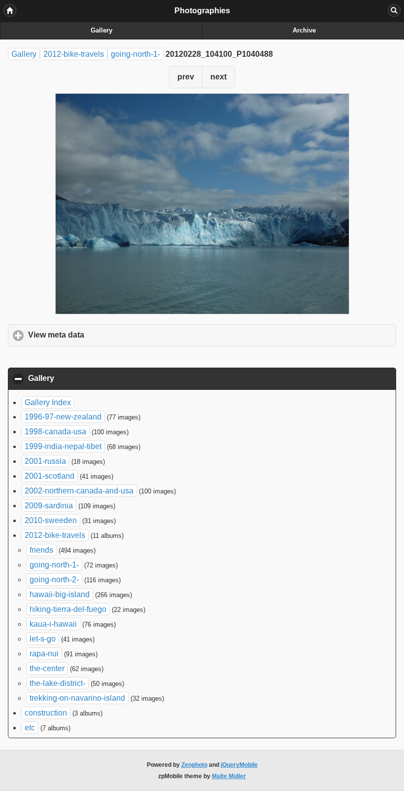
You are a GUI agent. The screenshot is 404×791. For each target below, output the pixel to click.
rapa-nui (44, 653)
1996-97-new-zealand (63, 417)
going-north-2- (54, 579)
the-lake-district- (57, 683)
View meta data (102, 335)
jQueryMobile (239, 764)
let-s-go (43, 639)
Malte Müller (229, 776)
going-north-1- (135, 54)
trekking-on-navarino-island (77, 698)
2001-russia (45, 461)
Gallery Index (48, 402)
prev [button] (185, 77)
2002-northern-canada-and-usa (79, 491)
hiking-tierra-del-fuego (68, 609)
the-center (47, 668)
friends (41, 550)
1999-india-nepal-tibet (63, 446)
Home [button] (9, 10)
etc (30, 727)
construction (46, 713)
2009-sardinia (49, 505)
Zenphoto (194, 764)
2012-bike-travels (73, 54)
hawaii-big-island (60, 594)
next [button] (218, 77)
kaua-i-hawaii (53, 624)
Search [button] (394, 10)
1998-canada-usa (55, 431)
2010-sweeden (51, 520)
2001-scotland (49, 476)
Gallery (101, 30)
